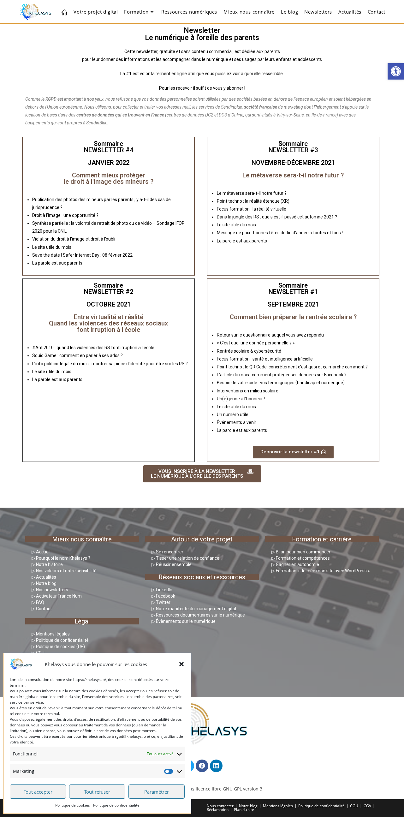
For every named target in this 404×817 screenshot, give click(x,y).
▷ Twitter (161, 602)
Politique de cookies (72, 805)
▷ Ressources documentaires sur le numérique (198, 614)
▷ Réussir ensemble (172, 564)
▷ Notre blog (44, 583)
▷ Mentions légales (51, 633)
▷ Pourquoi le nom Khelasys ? (61, 558)
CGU (354, 805)
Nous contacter (220, 805)
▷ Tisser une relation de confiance (185, 558)
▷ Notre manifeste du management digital (194, 608)
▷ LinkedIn (162, 589)
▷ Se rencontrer (167, 551)
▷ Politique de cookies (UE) (58, 646)
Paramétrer (156, 792)
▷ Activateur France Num (57, 596)
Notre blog (248, 805)
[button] (396, 71)
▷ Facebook (163, 596)
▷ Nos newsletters (50, 589)
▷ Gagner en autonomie (295, 564)
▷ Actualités (44, 577)
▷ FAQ (38, 602)
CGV (367, 805)
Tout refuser (97, 792)
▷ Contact (42, 608)
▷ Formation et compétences (300, 558)
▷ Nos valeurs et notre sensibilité (64, 570)
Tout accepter (38, 792)
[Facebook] (202, 766)
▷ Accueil (41, 551)
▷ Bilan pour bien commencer (300, 551)
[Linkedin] (216, 766)
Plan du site (244, 809)
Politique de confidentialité (116, 805)
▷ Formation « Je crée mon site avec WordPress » (320, 570)
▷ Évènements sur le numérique (184, 621)
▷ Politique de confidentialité (60, 640)
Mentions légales (278, 805)
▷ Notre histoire (47, 564)
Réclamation (218, 809)
